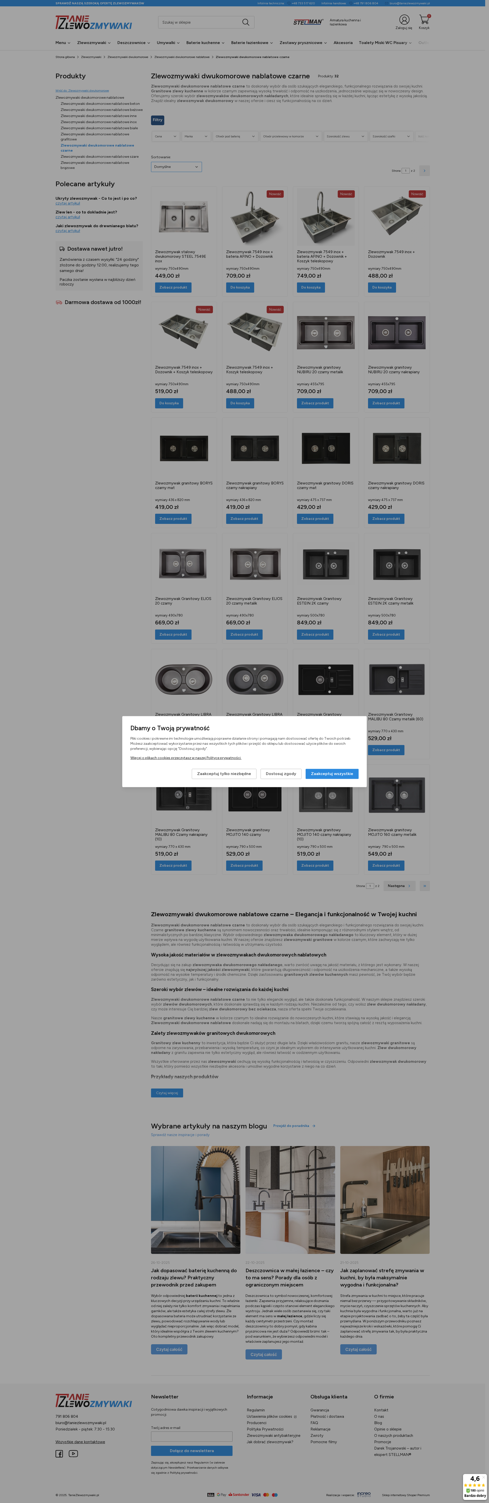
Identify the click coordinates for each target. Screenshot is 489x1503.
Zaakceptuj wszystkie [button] (332, 773)
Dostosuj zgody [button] (281, 773)
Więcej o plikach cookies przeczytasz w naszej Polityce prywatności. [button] (185, 758)
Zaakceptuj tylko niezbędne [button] (224, 773)
